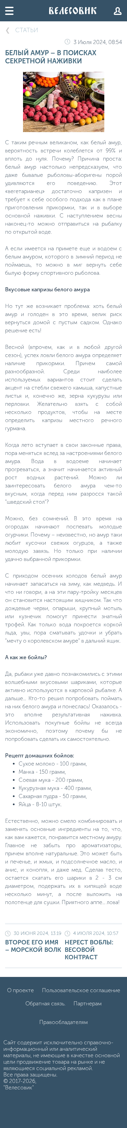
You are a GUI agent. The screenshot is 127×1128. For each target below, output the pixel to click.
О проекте (20, 990)
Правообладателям (63, 1022)
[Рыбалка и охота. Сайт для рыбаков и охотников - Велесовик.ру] (73, 10)
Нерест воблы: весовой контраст (91, 946)
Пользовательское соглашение (81, 990)
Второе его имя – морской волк (33, 942)
